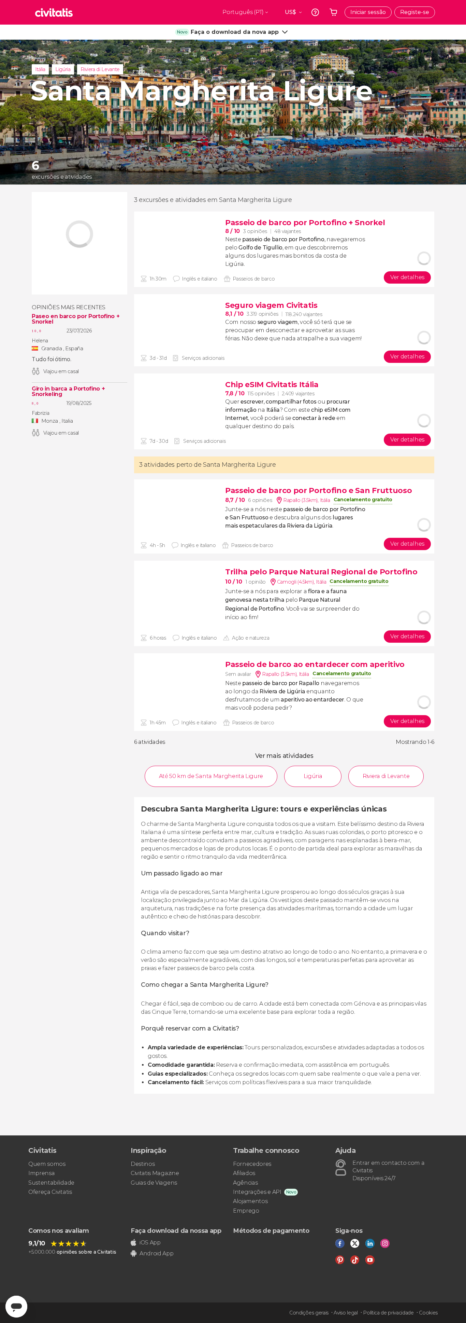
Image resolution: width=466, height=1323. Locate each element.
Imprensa (41, 1173)
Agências (245, 1182)
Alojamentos (250, 1201)
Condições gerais (309, 1313)
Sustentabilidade (51, 1182)
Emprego (246, 1211)
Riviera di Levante (100, 69)
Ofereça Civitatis (50, 1192)
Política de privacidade (388, 1313)
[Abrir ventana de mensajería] (16, 1307)
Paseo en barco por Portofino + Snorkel (75, 319)
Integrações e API (257, 1192)
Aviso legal (346, 1313)
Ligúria (63, 69)
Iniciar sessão (368, 12)
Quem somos (46, 1164)
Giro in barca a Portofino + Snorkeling (68, 391)
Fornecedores (252, 1164)
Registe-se (414, 12)
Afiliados (244, 1173)
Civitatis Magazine (155, 1173)
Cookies (428, 1313)
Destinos (143, 1164)
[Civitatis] (53, 12)
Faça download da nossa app (176, 1231)
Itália (40, 69)
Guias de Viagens (154, 1182)
